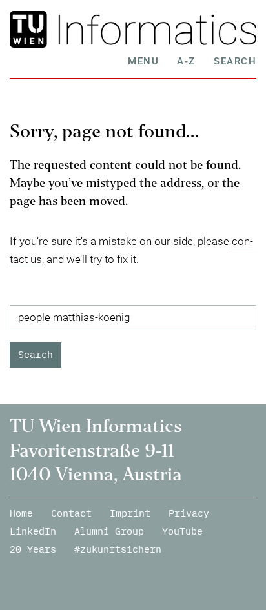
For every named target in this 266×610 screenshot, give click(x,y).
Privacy (189, 513)
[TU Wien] (31, 29)
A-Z (186, 61)
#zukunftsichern (117, 549)
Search (235, 61)
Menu (143, 61)
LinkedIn (33, 531)
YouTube (182, 531)
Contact (71, 513)
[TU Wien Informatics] (154, 29)
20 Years (33, 549)
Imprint (130, 513)
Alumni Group (109, 531)
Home (21, 513)
